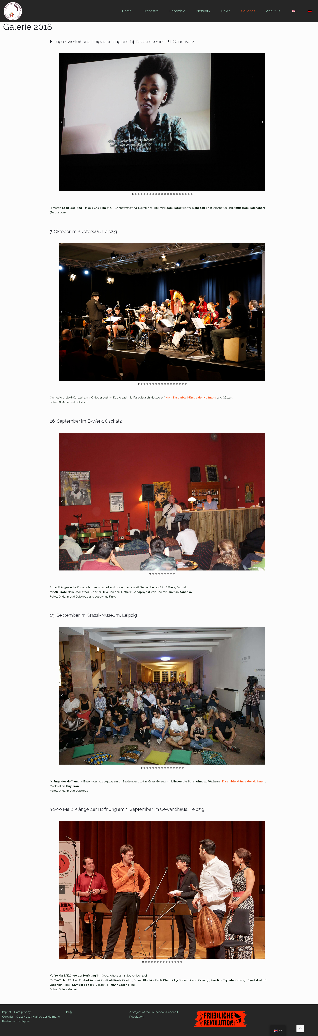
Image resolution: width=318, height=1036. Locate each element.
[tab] (133, 194)
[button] (162, 122)
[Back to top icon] (300, 1028)
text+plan (24, 1021)
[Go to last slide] (62, 122)
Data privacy (22, 1012)
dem (169, 397)
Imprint (6, 1012)
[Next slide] (262, 122)
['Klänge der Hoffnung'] (13, 11)
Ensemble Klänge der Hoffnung (243, 781)
